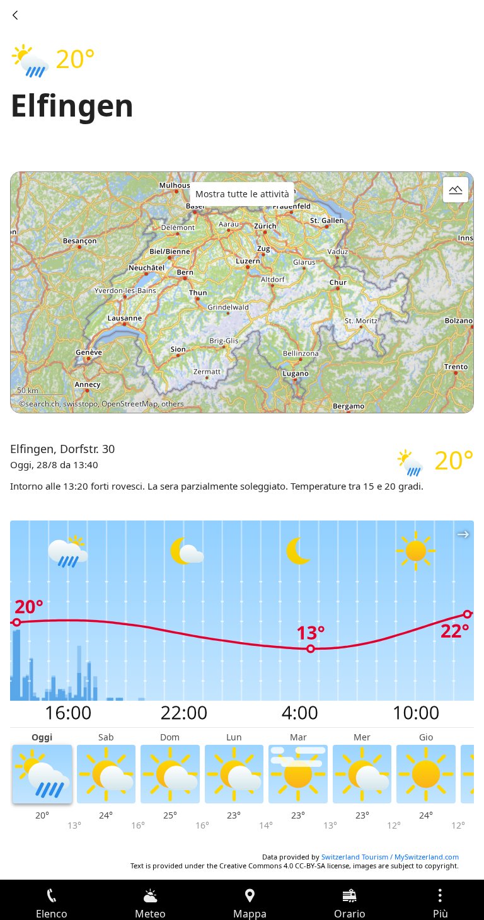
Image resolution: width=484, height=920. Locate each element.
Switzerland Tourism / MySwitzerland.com (390, 856)
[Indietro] (15, 15)
